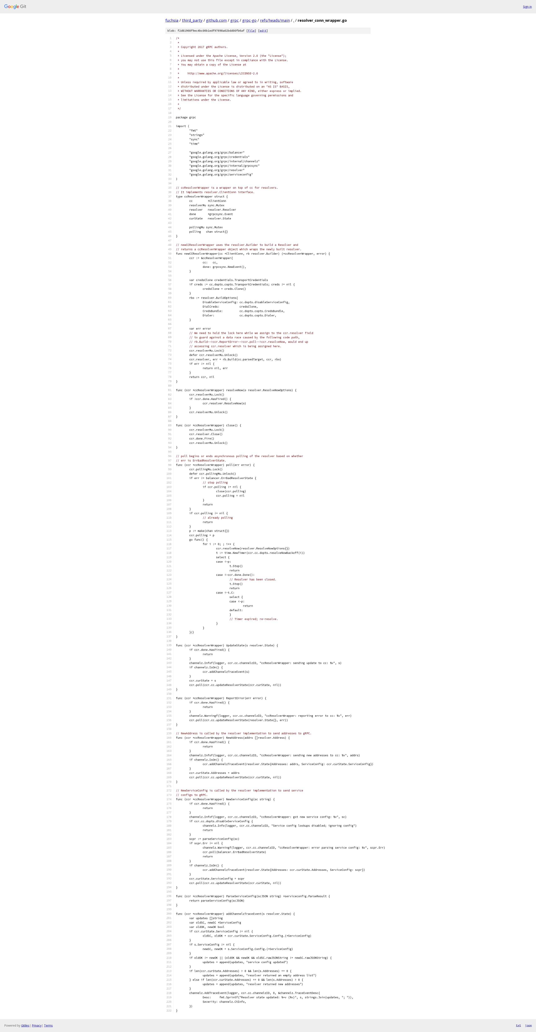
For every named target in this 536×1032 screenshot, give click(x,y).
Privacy (36, 1025)
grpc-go (249, 20)
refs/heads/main (275, 20)
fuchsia (171, 20)
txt (518, 1025)
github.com (216, 20)
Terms (48, 1025)
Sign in (527, 7)
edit (263, 30)
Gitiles (25, 1025)
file (251, 30)
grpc (234, 20)
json (528, 1025)
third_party (192, 20)
